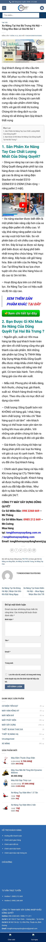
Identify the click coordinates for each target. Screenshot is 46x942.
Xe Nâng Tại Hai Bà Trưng (25, 561)
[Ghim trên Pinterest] (30, 550)
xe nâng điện (10, 561)
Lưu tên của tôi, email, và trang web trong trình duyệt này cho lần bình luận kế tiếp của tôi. (23, 678)
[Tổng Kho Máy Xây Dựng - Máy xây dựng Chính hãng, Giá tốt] (23, 8)
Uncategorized (8, 739)
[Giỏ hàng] (42, 8)
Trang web (9, 663)
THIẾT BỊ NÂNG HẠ (10, 734)
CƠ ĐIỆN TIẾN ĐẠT (10, 706)
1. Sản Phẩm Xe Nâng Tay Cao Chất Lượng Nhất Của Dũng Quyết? (21, 132)
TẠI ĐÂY (34, 304)
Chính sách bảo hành (12, 849)
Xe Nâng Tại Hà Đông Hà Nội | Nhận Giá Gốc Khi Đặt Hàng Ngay (11, 591)
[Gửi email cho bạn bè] (25, 550)
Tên (7, 640)
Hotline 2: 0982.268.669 (13, 901)
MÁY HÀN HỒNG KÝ (10, 711)
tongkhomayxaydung (33, 35)
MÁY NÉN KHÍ (8, 715)
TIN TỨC (5, 22)
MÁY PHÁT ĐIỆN (9, 720)
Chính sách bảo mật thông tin (15, 853)
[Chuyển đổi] (43, 706)
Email (7, 652)
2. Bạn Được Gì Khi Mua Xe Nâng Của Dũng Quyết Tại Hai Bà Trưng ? (22, 138)
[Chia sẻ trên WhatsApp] (12, 550)
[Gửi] (41, 15)
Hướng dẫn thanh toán (13, 836)
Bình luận (9, 619)
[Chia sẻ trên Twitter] (21, 550)
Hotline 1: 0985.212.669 (13, 896)
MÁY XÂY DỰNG (9, 725)
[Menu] (4, 8)
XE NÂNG (6, 743)
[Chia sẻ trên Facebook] (16, 550)
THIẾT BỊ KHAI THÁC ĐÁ (12, 729)
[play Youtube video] (23, 205)
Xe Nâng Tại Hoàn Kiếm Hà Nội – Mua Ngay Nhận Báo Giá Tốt (33, 591)
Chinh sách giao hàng (12, 840)
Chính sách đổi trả (11, 844)
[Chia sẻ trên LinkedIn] (34, 550)
